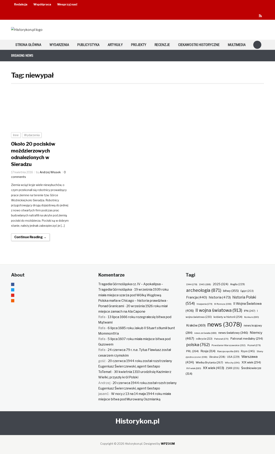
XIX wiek (251, 362)
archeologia (203, 290)
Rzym (248, 351)
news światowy (233, 333)
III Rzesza (223, 304)
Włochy (232, 362)
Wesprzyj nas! (67, 4)
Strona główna (28, 45)
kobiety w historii (228, 316)
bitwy (231, 291)
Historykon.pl (137, 421)
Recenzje (162, 45)
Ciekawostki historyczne (199, 45)
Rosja (208, 351)
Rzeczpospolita (228, 351)
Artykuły (115, 45)
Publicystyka (88, 45)
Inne (16, 135)
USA (233, 356)
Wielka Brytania (209, 362)
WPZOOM (168, 443)
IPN (249, 310)
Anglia (237, 284)
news (224, 324)
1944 (191, 284)
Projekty (138, 45)
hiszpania (204, 304)
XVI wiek (193, 368)
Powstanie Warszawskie (229, 345)
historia (220, 297)
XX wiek (213, 368)
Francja (196, 297)
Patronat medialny (246, 338)
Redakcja (20, 4)
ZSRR (232, 368)
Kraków (196, 325)
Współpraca (42, 4)
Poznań (254, 345)
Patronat (221, 339)
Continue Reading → (30, 237)
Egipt (247, 291)
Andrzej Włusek (50, 172)
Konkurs (251, 317)
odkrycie (204, 338)
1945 (205, 284)
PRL (192, 351)
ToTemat (105, 372)
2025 (220, 284)
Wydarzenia (59, 45)
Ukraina (217, 356)
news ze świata (205, 333)
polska (198, 344)
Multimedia (237, 45)
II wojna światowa (218, 310)
